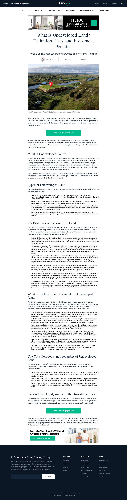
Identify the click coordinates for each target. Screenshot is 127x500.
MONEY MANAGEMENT (86, 470)
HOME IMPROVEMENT (104, 473)
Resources (114, 4)
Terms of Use (53, 493)
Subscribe (48, 476)
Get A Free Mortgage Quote (63, 133)
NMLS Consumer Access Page (67, 495)
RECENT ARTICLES (103, 461)
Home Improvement (87, 10)
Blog (122, 4)
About (105, 4)
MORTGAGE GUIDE (85, 461)
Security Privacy (76, 493)
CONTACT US (66, 470)
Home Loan (38, 10)
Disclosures (60, 493)
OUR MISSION (66, 461)
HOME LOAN (102, 464)
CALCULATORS (84, 476)
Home (97, 4)
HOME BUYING (102, 470)
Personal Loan (54, 10)
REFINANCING (102, 476)
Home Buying (70, 10)
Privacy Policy (67, 493)
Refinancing (104, 10)
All (23, 10)
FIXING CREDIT (84, 473)
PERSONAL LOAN (103, 467)
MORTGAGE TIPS (85, 464)
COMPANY (65, 464)
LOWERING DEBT (85, 467)
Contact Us (83, 493)
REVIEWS (65, 467)
